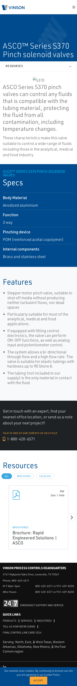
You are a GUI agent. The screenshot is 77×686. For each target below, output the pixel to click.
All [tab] (7, 476)
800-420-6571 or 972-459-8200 (54, 586)
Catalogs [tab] (45, 476)
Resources (14, 66)
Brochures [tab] (24, 476)
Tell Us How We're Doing (19, 626)
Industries (44, 620)
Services (26, 620)
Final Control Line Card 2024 (22, 632)
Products (9, 620)
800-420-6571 (20, 580)
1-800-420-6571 (20, 438)
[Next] (71, 517)
